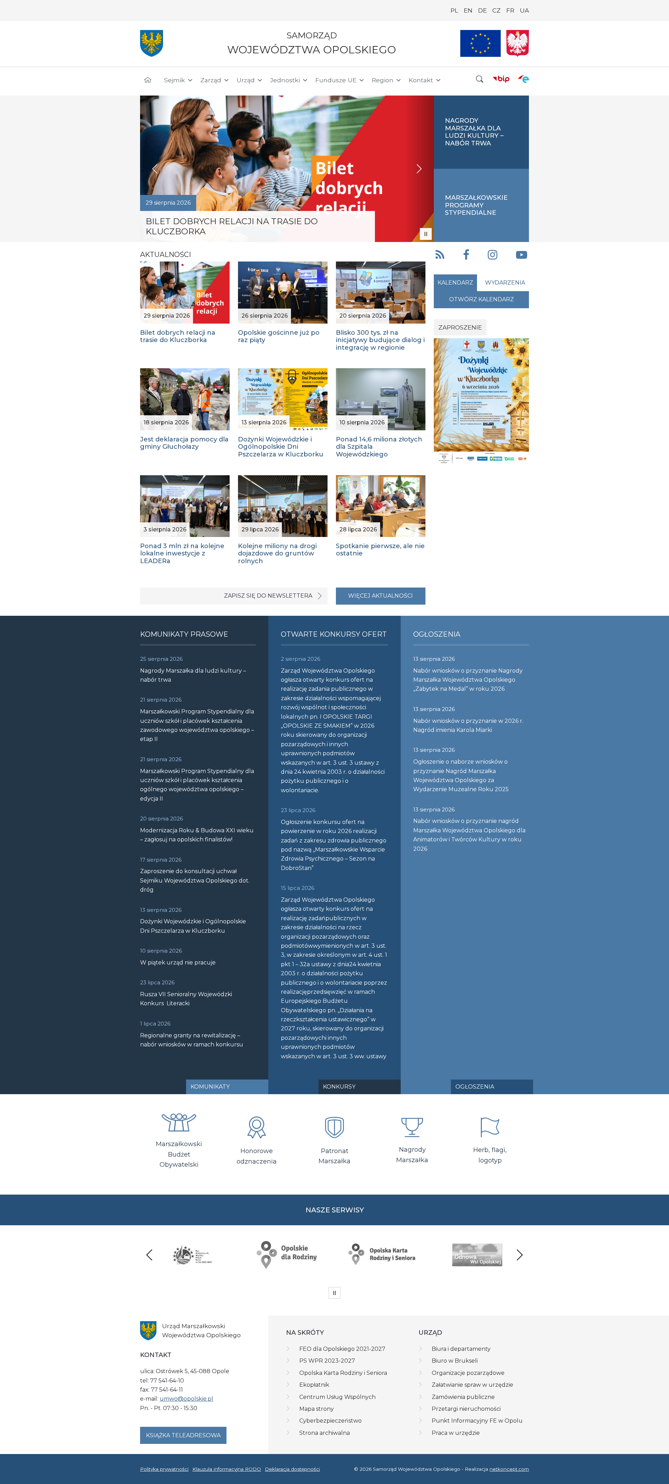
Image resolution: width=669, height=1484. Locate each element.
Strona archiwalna (324, 1433)
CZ (496, 10)
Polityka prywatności (164, 1469)
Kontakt (421, 80)
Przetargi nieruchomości (466, 1409)
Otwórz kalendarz (481, 299)
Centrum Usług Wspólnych (337, 1397)
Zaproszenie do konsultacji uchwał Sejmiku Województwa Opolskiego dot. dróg (194, 880)
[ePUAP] (523, 78)
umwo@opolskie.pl (186, 1398)
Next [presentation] (519, 1254)
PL (454, 10)
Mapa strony (316, 1409)
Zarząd (210, 80)
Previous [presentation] (149, 1254)
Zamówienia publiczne (463, 1397)
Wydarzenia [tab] (505, 282)
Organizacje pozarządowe (468, 1373)
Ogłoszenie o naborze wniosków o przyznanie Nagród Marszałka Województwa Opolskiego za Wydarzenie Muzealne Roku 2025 (461, 775)
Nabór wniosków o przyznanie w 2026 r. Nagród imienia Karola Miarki (468, 725)
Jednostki (285, 80)
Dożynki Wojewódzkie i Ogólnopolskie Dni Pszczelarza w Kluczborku (193, 926)
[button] (480, 79)
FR (510, 10)
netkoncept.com (509, 1469)
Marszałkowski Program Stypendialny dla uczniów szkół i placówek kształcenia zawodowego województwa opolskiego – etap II (197, 725)
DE (482, 10)
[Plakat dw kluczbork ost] (481, 401)
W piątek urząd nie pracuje (178, 962)
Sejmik (174, 80)
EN (468, 10)
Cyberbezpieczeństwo (330, 1420)
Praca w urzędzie (456, 1433)
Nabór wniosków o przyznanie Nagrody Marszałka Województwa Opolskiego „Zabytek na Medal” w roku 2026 (468, 679)
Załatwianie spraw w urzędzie (472, 1384)
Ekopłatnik (314, 1384)
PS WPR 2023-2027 (327, 1360)
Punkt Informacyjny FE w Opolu (477, 1420)
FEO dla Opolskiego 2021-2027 (342, 1349)
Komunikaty (210, 1086)
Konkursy (339, 1086)
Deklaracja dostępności (292, 1469)
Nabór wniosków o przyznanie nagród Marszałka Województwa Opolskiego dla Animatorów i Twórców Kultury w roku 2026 (469, 835)
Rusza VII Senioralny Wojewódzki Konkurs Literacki (186, 999)
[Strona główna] (148, 80)
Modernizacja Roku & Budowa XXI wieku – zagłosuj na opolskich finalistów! (197, 835)
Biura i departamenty (461, 1349)
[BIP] (501, 78)
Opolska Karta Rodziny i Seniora (343, 1373)
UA (524, 10)
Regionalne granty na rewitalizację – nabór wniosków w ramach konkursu (191, 1040)
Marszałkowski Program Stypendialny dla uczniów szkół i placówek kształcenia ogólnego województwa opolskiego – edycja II (197, 785)
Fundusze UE (335, 80)
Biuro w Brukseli (455, 1360)
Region (382, 80)
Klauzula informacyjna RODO (226, 1469)
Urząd (246, 80)
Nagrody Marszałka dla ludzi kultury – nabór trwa (193, 675)
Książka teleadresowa (183, 1435)
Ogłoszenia (474, 1086)
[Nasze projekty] (480, 43)
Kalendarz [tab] (455, 282)
